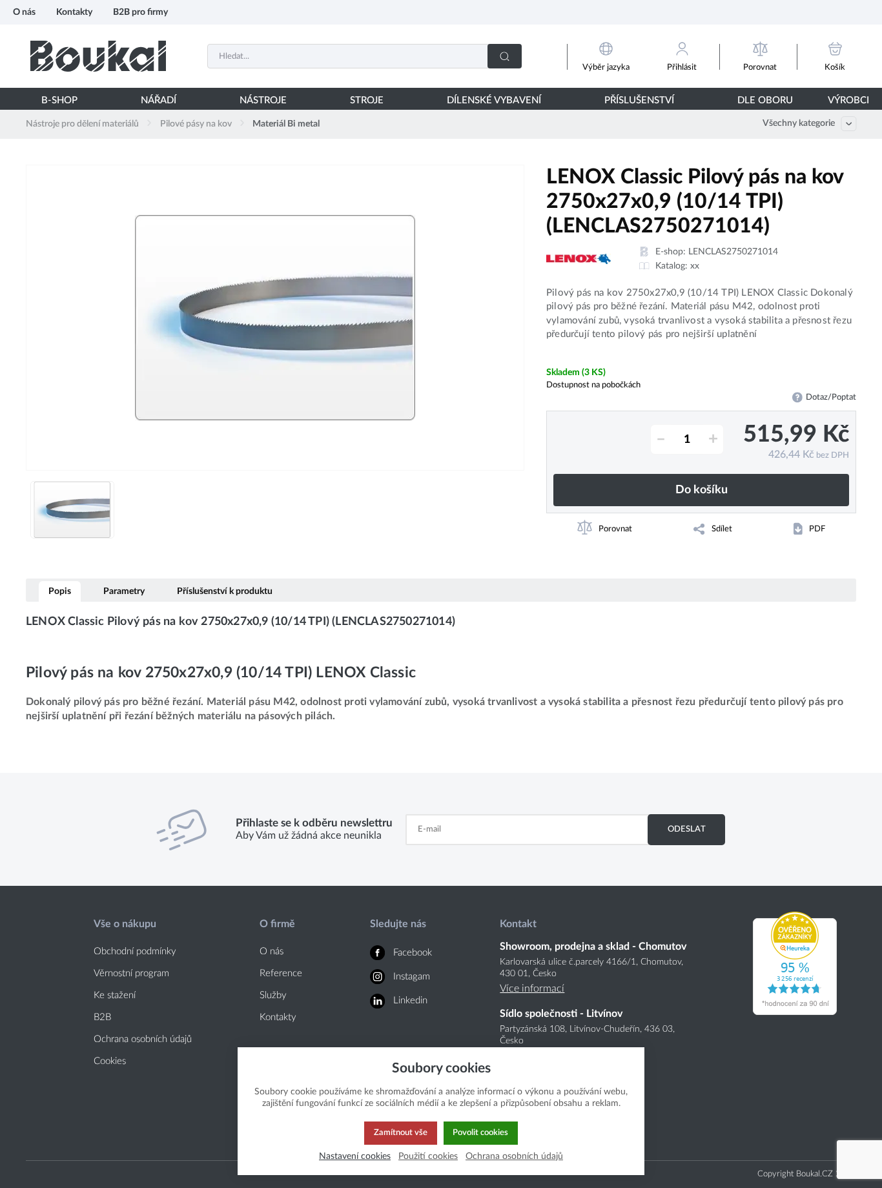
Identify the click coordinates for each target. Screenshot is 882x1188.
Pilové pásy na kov (196, 123)
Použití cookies (428, 1156)
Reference (281, 973)
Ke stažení (115, 995)
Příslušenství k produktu (224, 591)
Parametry (124, 591)
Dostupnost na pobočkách (593, 384)
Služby (273, 995)
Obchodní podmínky (135, 951)
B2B (102, 1017)
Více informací (532, 988)
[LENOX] (578, 259)
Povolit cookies (480, 1132)
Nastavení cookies (355, 1156)
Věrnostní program (131, 973)
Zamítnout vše (400, 1132)
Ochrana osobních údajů (143, 1039)
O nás (24, 12)
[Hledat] (504, 56)
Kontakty (74, 12)
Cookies (110, 1061)
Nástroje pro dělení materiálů (82, 123)
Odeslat (687, 829)
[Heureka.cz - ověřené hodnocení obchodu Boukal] (795, 1012)
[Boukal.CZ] (98, 56)
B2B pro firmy (140, 12)
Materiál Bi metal (286, 123)
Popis (59, 591)
